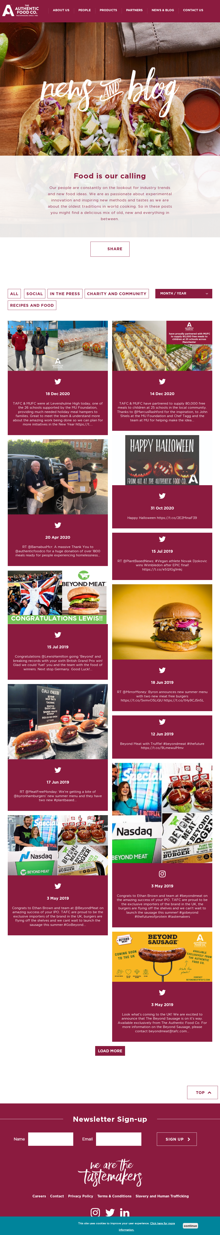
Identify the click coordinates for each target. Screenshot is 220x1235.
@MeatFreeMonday (41, 791)
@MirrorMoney (134, 692)
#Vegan (161, 561)
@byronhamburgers (30, 796)
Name (19, 1139)
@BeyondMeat (86, 908)
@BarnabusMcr (40, 547)
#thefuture (195, 744)
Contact (57, 1196)
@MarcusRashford (148, 412)
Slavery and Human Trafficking (162, 1196)
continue (190, 1225)
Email (87, 1139)
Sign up (175, 1139)
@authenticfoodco (30, 551)
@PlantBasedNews (138, 561)
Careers (39, 1196)
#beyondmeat (174, 744)
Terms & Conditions (114, 1196)
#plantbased (64, 800)
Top (200, 1092)
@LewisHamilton (54, 656)
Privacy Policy (80, 1196)
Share (114, 249)
